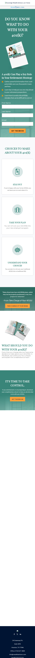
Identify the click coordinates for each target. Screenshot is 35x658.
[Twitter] (17, 634)
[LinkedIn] (20, 634)
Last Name (6, 112)
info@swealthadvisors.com (17, 654)
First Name (6, 103)
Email (4, 120)
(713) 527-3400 (20, 651)
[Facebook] (14, 634)
